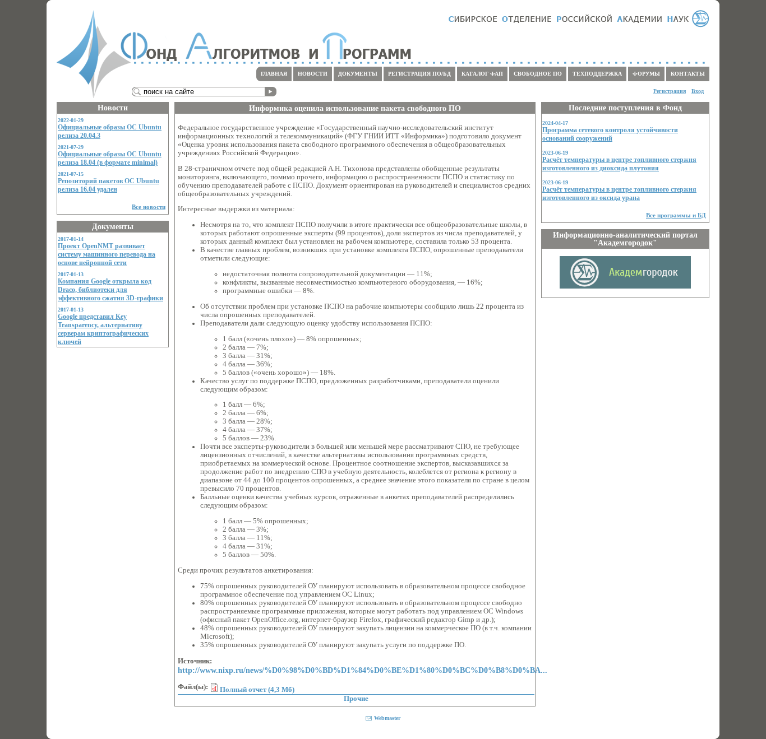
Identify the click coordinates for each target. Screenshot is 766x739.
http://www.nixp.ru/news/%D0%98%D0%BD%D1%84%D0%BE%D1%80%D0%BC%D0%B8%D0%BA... (362, 670)
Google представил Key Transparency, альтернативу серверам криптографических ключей (103, 329)
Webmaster (387, 718)
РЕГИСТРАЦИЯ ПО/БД (419, 74)
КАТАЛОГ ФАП (482, 74)
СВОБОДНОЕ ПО (538, 74)
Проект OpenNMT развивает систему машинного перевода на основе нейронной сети (106, 254)
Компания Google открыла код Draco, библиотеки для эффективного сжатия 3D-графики (110, 289)
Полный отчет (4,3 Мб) (257, 690)
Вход (697, 91)
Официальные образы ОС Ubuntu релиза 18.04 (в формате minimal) (109, 158)
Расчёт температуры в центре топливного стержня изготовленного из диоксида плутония (619, 164)
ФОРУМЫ (646, 74)
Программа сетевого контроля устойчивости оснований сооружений (610, 134)
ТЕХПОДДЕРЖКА (597, 74)
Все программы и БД (676, 215)
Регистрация (669, 91)
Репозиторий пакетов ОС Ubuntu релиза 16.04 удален (108, 185)
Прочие (356, 699)
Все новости (148, 206)
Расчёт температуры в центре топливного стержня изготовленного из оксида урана (619, 193)
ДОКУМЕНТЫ (357, 74)
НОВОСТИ (312, 74)
